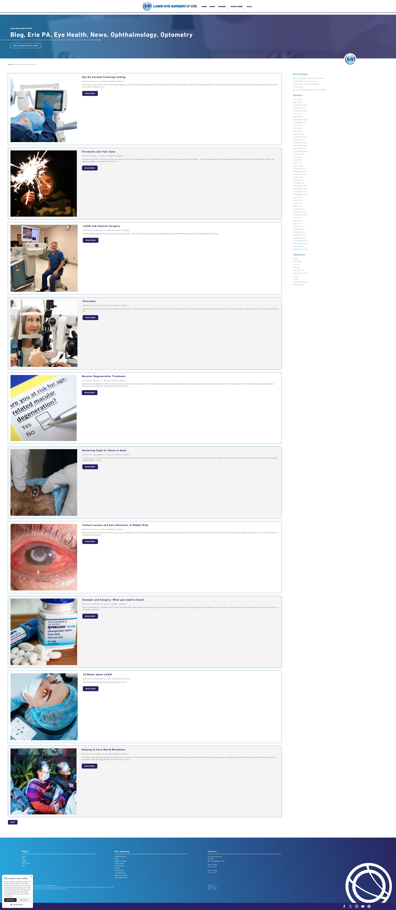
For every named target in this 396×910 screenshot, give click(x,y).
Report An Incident (121, 875)
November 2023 (300, 145)
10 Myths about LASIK (97, 674)
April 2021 (298, 177)
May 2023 (297, 163)
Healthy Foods (300, 273)
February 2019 (300, 212)
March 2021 (298, 180)
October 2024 (299, 122)
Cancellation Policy (121, 877)
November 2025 (300, 111)
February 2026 (300, 105)
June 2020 (297, 200)
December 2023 (300, 143)
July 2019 (297, 203)
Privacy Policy (119, 870)
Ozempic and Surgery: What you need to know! (113, 599)
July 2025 (297, 114)
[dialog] (17, 891)
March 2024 (298, 134)
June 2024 (297, 125)
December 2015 (300, 249)
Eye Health (298, 270)
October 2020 (299, 192)
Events (296, 267)
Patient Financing (120, 861)
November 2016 (300, 241)
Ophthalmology (300, 282)
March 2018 (298, 229)
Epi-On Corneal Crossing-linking (104, 77)
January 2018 (299, 235)
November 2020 (300, 189)
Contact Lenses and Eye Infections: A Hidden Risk (115, 525)
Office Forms (236, 7)
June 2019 (297, 206)
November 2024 (300, 120)
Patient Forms (119, 863)
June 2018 (297, 220)
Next (13, 822)
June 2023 (297, 160)
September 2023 (300, 151)
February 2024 (300, 137)
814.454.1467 (212, 873)
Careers (117, 868)
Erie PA (296, 265)
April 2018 (298, 226)
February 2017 (300, 238)
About (212, 7)
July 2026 (297, 99)
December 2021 (300, 171)
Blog (249, 7)
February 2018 (300, 232)
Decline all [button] (24, 900)
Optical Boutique (120, 856)
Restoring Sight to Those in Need (104, 450)
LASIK (295, 276)
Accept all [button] (10, 900)
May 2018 (297, 223)
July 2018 (297, 218)
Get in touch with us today (25, 46)
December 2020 (300, 186)
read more (90, 93)
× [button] (30, 877)
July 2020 (297, 197)
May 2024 (297, 128)
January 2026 (299, 108)
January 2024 (299, 140)
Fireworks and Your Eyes (98, 151)
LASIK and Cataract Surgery (101, 225)
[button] (17, 904)
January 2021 (299, 183)
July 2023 (297, 157)
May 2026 (297, 102)
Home (204, 7)
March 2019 (298, 209)
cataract (297, 262)
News (295, 279)
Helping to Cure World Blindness (103, 749)
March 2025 (298, 117)
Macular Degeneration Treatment (104, 376)
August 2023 (299, 154)
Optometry (298, 285)
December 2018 (300, 215)
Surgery (222, 7)
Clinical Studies (120, 866)
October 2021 (299, 174)
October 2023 (299, 148)
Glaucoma (89, 301)
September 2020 (300, 195)
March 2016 (298, 246)
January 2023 (299, 169)
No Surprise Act (120, 873)
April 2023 (298, 166)
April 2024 (298, 131)
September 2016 (300, 244)
